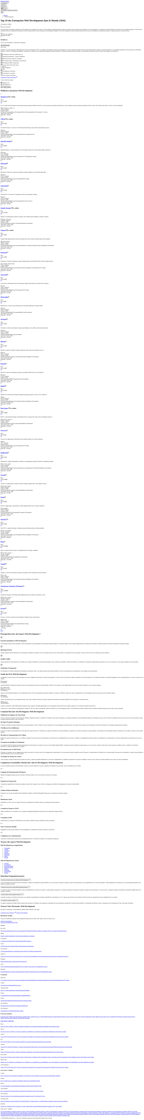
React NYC (3, 1026)
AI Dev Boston (43, 1067)
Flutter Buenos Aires (46, 1101)
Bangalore (7, 853)
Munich (28, 995)
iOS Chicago (26, 1041)
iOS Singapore (11, 1091)
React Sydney (32, 1091)
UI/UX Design (4, 966)
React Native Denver (79, 1057)
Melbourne (25, 1005)
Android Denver (61, 1047)
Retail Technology (9, 867)
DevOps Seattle (85, 1016)
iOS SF (7, 1041)
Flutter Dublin (20, 1086)
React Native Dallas (89, 1057)
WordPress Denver (8, 1018)
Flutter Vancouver (40, 1075)
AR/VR (20, 961)
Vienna (29, 1000)
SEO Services (44, 966)
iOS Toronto (18, 1075)
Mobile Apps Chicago (50, 1062)
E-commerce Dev (5, 941)
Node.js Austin (30, 1016)
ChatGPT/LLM (27, 951)
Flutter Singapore (61, 1016)
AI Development (5, 951)
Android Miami (53, 1047)
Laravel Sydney (103, 1016)
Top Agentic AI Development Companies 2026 (55, 1114)
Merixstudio (4, 297)
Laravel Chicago (36, 1036)
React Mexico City (36, 1101)
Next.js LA (14, 1031)
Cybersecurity (31, 966)
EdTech (6, 868)
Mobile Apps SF (13, 1016)
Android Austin (22, 1047)
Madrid (25, 995)
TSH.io (3, 119)
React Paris (38, 1086)
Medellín (27, 990)
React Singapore (4, 1091)
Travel (39, 971)
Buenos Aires (14, 990)
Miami (33, 980)
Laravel (37, 931)
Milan (10, 1000)
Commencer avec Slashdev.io (8, 912)
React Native (16, 936)
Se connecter (4, 10)
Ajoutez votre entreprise (6, 921)
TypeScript (59, 931)
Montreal (11, 985)
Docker (18, 946)
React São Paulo (4, 1101)
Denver (36, 980)
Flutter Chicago (33, 1052)
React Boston (37, 1026)
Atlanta (6, 849)
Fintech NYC (4, 1106)
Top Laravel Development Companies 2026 (118, 1114)
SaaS (16, 971)
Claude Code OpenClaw (11, 956)
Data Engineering (35, 951)
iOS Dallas (48, 1041)
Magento (22, 941)
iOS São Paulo (20, 1101)
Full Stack (64, 931)
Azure (4, 946)
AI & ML (30, 971)
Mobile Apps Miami (69, 1062)
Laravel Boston (43, 1036)
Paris (8, 995)
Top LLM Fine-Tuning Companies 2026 (45, 1112)
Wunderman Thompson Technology (12, 586)
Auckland (7, 851)
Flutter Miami (46, 1052)
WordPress (10, 966)
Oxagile (3, 564)
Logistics (50, 971)
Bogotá (19, 990)
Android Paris (33, 1086)
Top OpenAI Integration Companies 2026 (120, 1111)
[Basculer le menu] (2, 12)
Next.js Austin (20, 1031)
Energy (6, 872)
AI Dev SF (9, 1067)
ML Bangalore (26, 1018)
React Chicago (30, 1026)
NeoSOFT (4, 519)
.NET (49, 931)
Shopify (11, 941)
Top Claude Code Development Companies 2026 (31, 1111)
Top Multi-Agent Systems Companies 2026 (33, 1114)
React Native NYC (5, 1057)
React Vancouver (25, 1075)
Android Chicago (127, 1016)
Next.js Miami (49, 1031)
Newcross (3, 430)
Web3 (7, 961)
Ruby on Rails (42, 931)
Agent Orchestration (58, 956)
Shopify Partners (6, 208)
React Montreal (56, 1075)
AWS (2, 946)
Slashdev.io (4, 97)
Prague (20, 1000)
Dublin (16, 995)
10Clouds (3, 319)
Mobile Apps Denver (79, 1062)
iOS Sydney (26, 1091)
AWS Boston (119, 1016)
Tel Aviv (8, 1010)
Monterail (4, 163)
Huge (2, 542)
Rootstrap (4, 252)
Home (6, 15)
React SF (8, 1026)
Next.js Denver (55, 1031)
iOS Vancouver (32, 1075)
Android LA (16, 1047)
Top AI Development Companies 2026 (10, 1111)
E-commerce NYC (51, 1106)
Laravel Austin (21, 1036)
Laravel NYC (4, 1036)
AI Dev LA (15, 1067)
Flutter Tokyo (4, 1096)
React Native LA (21, 1057)
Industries (3, 6)
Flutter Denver (53, 1052)
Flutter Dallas (60, 1052)
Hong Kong (15, 1005)
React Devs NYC (5, 1016)
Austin (6, 852)
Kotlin (25, 936)
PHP (34, 931)
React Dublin (26, 1086)
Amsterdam (7, 848)
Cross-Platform (30, 936)
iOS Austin (15, 1041)
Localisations (4, 3)
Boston (30, 980)
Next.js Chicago (34, 1031)
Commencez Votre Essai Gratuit (8, 77)
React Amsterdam (12, 1086)
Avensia (3, 475)
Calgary (19, 985)
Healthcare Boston (41, 1106)
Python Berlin (44, 1016)
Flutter (20, 936)
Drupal (14, 966)
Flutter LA (13, 1052)
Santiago (23, 990)
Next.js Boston (42, 1031)
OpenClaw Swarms (22, 956)
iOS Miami (37, 1041)
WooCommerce (16, 941)
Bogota (6, 857)
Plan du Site (14, 922)
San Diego (51, 980)
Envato (3, 608)
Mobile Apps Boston (60, 1062)
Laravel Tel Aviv (34, 1096)
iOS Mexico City (28, 1101)
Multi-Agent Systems (39, 956)
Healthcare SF (11, 1106)
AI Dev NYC (4, 1067)
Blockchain (3, 961)
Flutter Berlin (37, 1081)
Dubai (4, 1010)
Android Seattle (30, 1047)
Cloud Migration (30, 946)
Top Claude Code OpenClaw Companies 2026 (107, 1112)
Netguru (3, 230)
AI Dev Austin (21, 1067)
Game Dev (24, 961)
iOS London (18, 1081)
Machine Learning (13, 951)
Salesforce (18, 966)
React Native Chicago (50, 1057)
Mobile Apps (4, 936)
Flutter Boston (40, 1052)
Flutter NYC (4, 1052)
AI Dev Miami (50, 1067)
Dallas (39, 980)
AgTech (6, 863)
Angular (20, 931)
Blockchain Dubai (18, 1018)
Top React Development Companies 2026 (76, 1114)
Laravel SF (9, 1036)
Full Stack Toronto (52, 1016)
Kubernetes (23, 946)
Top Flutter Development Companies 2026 (19, 1115)
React (10, 931)
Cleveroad (4, 275)
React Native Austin (30, 1057)
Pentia (2, 497)
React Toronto (4, 1075)
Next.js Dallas (62, 1031)
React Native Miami (94, 1016)
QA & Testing (24, 966)
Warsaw (17, 1000)
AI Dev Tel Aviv (70, 1016)
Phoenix (47, 980)
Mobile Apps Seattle (40, 1062)
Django (31, 931)
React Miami (44, 1026)
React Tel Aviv (41, 1096)
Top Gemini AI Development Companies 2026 (54, 1111)
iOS (8, 936)
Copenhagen (25, 1000)
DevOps (15, 946)
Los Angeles (15, 980)
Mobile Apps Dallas (89, 1062)
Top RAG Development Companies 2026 (26, 1112)
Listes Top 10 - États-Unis (7, 1021)
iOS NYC (3, 1041)
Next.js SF (9, 1031)
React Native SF (13, 1057)
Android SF (10, 1047)
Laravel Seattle (28, 1036)
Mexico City (4, 990)
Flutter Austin (19, 1052)
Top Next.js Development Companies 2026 (97, 1114)
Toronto (2, 985)
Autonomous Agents (49, 956)
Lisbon (13, 1000)
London (2, 995)
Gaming (43, 971)
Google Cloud (9, 946)
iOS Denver (43, 1041)
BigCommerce (27, 941)
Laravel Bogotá (64, 1101)
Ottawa (15, 985)
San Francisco (8, 980)
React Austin (18, 1026)
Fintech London (33, 1106)
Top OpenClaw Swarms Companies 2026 (129, 1112)
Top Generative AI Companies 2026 (64, 1112)
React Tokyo (10, 1096)
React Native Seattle (40, 1057)
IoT (17, 961)
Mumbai (12, 1010)
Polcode (3, 364)
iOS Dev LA (37, 1016)
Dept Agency (4, 408)
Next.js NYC (4, 1031)
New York (3, 980)
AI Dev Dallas (64, 1067)
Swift (23, 936)
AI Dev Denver (57, 1067)
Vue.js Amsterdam (111, 1016)
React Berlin (24, 1081)
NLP (40, 951)
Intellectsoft (4, 453)
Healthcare (6, 971)
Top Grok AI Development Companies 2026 (76, 1111)
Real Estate (25, 971)
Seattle (22, 980)
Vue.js (17, 931)
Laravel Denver (58, 1036)
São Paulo (9, 990)
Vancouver (6, 985)
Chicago (26, 980)
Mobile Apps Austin (30, 1062)
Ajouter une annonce (12, 10)
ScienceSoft (4, 186)
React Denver (50, 1026)
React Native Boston (60, 1057)
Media (46, 971)
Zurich (7, 1000)
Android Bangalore (17, 1096)
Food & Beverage (9, 866)
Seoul (2, 1010)
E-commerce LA (19, 1106)
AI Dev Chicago (36, 1067)
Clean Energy (8, 871)
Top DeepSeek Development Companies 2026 (99, 1111)
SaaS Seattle (59, 1106)
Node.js (24, 931)
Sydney (7, 1005)
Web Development (5, 931)
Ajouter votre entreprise (22, 912)
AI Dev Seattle (28, 1067)
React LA (13, 1026)
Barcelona (7, 855)
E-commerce (8, 864)
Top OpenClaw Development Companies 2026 (84, 1112)
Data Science (20, 951)
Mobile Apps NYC (5, 1062)
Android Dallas (68, 1047)
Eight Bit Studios (6, 141)
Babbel (3, 386)
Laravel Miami (50, 1036)
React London (4, 1081)
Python (27, 931)
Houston (43, 980)
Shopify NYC (77, 1016)
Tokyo (10, 1005)
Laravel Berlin (30, 1081)
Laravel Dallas (65, 1036)
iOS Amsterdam (4, 1086)
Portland (56, 980)
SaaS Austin (26, 1106)
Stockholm (3, 1000)
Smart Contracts (12, 961)
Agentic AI (65, 956)
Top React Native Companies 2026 (38, 1115)
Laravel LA (15, 1036)
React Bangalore (26, 1096)
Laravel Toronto (11, 1075)
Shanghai (16, 1010)
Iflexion (3, 341)
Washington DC (62, 980)
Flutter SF (9, 1052)
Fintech (2, 971)
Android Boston (46, 1047)
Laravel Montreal (49, 1075)
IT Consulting (37, 966)
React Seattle (24, 1026)
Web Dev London (22, 1016)
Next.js (14, 931)
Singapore (3, 1005)
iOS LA (11, 1041)
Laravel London (11, 1081)
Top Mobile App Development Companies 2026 (58, 1115)
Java (47, 931)
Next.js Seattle (27, 1031)
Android (11, 936)
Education (7, 870)
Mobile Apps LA (21, 1062)
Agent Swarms (30, 956)
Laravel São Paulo (12, 1101)
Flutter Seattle (26, 1052)
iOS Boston (32, 1041)
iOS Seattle (20, 1041)
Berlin (6, 856)
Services (3, 4)
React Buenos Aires (55, 1101)
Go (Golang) (53, 931)
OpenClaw (3, 956)
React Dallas (56, 1026)
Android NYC (4, 1047)
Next (2, 630)
